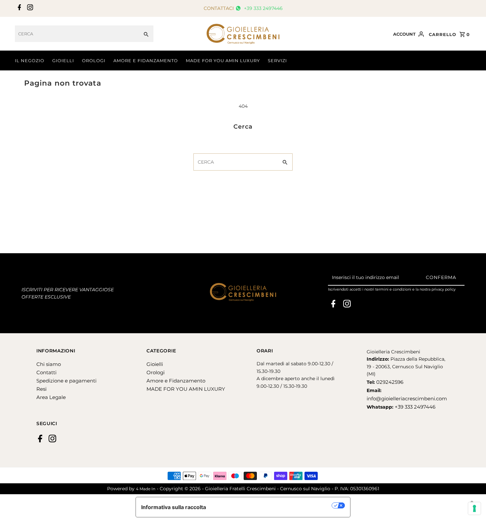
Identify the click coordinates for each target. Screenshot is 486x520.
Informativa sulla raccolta (173, 507)
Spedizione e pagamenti (66, 381)
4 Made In (145, 488)
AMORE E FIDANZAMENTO (145, 60)
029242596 (389, 382)
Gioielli (154, 364)
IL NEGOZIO (29, 60)
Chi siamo (48, 364)
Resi (41, 389)
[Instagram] (29, 8)
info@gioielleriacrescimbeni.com (407, 398)
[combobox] (77, 33)
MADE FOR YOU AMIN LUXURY (223, 60)
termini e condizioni (393, 289)
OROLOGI (93, 60)
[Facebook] (18, 8)
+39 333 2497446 (263, 8)
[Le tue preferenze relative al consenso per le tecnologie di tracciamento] (474, 508)
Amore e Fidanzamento (175, 381)
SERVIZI (277, 60)
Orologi (155, 372)
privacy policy (443, 289)
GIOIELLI (63, 60)
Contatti (46, 372)
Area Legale (51, 397)
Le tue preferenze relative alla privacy (272, 505)
